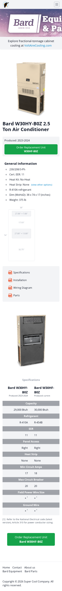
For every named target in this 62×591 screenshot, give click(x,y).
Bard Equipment (12, 571)
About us (29, 567)
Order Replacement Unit (31, 149)
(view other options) (41, 184)
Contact (17, 567)
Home (6, 567)
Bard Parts (31, 571)
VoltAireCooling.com (38, 45)
